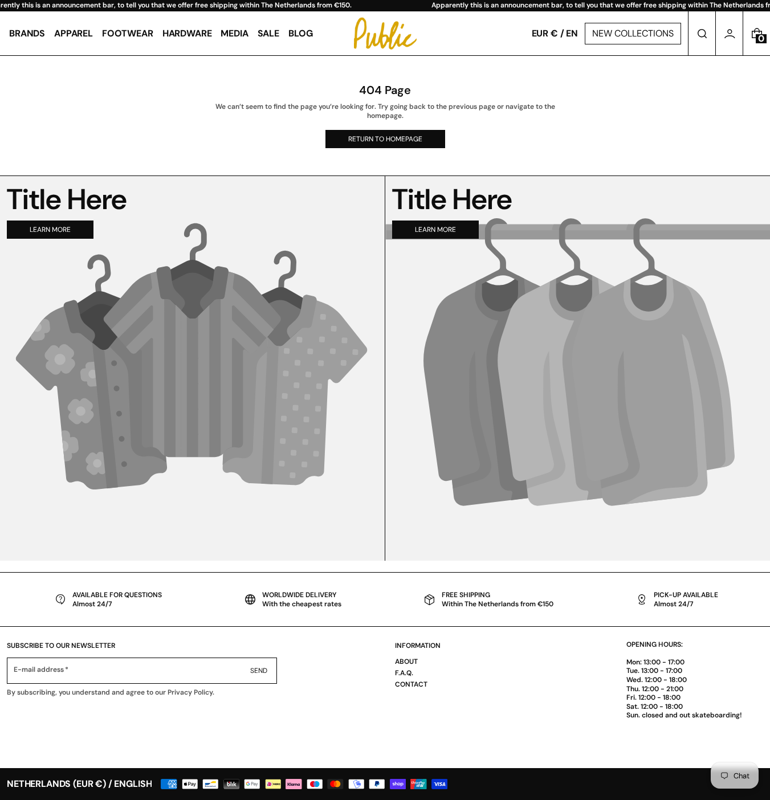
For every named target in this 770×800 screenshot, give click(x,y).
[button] (701, 33)
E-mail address (39, 670)
